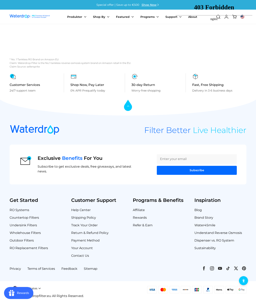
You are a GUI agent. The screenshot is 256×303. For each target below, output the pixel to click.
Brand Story (203, 217)
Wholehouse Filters (25, 233)
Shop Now (149, 5)
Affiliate (139, 210)
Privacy (15, 269)
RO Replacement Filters (29, 248)
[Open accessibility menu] (243, 280)
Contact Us (80, 256)
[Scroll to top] (128, 106)
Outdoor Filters (22, 240)
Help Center (81, 210)
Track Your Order (84, 225)
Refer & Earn (143, 225)
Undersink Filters (23, 225)
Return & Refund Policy (90, 233)
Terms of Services (41, 269)
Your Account (82, 248)
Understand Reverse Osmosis (218, 233)
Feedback (69, 269)
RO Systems (19, 210)
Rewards (140, 217)
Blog (198, 210)
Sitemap (90, 269)
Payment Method (85, 240)
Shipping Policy (83, 217)
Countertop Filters (24, 217)
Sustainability (205, 248)
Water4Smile (204, 225)
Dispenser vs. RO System (214, 240)
